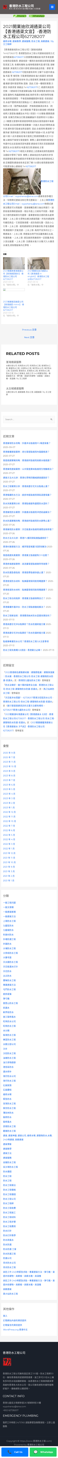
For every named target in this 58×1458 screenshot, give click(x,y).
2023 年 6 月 (9, 785)
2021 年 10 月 (9, 862)
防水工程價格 (9, 1190)
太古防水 (7, 976)
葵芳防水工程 (9, 1108)
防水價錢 (7, 1171)
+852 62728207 (10, 1410)
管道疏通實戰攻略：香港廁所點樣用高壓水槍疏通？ (27, 460)
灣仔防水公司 (9, 1076)
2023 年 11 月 (9, 762)
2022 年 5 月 (9, 835)
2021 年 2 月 (9, 876)
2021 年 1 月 (8, 880)
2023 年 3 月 (9, 798)
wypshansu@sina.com (14, 1406)
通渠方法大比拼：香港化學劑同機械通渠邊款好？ (26, 477)
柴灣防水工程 (9, 1035)
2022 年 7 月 (9, 826)
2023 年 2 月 (9, 803)
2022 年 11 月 (9, 816)
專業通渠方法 (9, 985)
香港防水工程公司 (21, 6)
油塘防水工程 (9, 1058)
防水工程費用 (9, 1226)
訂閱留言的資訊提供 (12, 1325)
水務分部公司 (9, 1044)
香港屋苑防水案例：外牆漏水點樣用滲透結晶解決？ (27, 512)
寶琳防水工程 (9, 980)
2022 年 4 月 (9, 839)
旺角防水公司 (9, 1021)
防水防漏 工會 (9, 1249)
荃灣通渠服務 (13, 362)
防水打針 (7, 1231)
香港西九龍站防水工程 (29, 680)
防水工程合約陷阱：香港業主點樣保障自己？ (24, 598)
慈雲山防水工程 (10, 1003)
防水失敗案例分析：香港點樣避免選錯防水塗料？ (26, 503)
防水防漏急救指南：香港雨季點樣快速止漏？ (24, 572)
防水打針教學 (9, 1235)
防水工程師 (8, 1203)
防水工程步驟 (9, 1222)
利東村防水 (8, 934)
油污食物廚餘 (9, 1062)
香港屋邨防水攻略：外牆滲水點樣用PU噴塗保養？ (27, 443)
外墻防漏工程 (9, 939)
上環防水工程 (9, 921)
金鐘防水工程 (9, 1162)
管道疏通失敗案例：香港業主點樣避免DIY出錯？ (26, 555)
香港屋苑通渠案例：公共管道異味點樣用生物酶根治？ (28, 469)
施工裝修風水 (9, 1017)
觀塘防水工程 (9, 1131)
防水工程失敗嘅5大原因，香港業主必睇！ (22, 650)
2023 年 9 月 (9, 771)
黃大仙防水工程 (10, 1294)
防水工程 (7, 1176)
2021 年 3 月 (9, 871)
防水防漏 (7, 1244)
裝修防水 (7, 1117)
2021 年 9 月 (9, 867)
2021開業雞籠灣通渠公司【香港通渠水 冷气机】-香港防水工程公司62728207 (28, 726)
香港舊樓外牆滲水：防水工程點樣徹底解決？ (24, 607)
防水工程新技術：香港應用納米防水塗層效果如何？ (27, 615)
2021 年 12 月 (9, 853)
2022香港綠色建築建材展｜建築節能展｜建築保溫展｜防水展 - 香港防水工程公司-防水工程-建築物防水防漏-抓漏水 (28, 676)
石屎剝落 (7, 1085)
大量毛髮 (7, 957)
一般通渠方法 (9, 916)
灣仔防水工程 (9, 1081)
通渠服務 (7, 1158)
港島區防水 (8, 1067)
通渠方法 (7, 1153)
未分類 (6, 1030)
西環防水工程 (9, 1126)
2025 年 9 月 (9, 753)
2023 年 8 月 (9, 775)
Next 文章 (29, 337)
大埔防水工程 (9, 948)
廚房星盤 (7, 994)
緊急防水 (7, 1099)
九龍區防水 (8, 925)
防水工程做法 (9, 1185)
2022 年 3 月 (9, 844)
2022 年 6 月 (9, 830)
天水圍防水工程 (10, 962)
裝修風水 (7, 1122)
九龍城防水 (8, 930)
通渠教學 (7, 1149)
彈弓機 (6, 998)
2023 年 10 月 (9, 766)
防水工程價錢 (9, 1194)
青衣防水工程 (9, 1267)
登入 (5, 1316)
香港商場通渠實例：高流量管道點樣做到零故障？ (26, 564)
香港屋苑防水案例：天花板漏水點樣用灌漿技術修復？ (28, 529)
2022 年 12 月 (9, 812)
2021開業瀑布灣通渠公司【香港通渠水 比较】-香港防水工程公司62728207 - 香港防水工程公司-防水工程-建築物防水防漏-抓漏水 (29, 718)
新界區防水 (8, 1012)
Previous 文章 (29, 329)
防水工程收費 (9, 1208)
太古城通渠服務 (15, 388)
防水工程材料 (9, 1217)
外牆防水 (7, 944)
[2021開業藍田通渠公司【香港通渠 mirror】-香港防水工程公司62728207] (14, 294)
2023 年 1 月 (9, 807)
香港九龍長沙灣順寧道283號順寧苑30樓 (22, 1403)
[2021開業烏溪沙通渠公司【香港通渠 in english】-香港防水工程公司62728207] (38, 263)
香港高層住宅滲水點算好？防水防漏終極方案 (24, 624)
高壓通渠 (7, 1289)
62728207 (19, 57)
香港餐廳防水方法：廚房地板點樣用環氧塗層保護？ (27, 495)
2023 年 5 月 (9, 789)
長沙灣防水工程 (10, 1167)
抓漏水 (6, 1008)
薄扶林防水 (8, 1113)
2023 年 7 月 (9, 780)
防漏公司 (7, 1258)
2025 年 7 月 (9, 757)
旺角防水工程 (9, 1026)
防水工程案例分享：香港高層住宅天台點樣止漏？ (26, 486)
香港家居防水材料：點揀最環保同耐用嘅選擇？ (25, 581)
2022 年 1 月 (9, 848)
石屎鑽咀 (7, 1090)
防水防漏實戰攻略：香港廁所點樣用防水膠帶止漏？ (27, 521)
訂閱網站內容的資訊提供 (14, 1320)
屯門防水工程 (9, 989)
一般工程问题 (9, 902)
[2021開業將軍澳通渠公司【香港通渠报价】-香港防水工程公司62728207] (14, 263)
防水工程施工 (9, 1212)
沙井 (5, 1049)
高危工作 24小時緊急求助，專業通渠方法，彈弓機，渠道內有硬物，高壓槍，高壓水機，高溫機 (28, 376)
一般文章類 (8, 907)
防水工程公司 (9, 1199)
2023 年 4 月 (9, 794)
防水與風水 (8, 1240)
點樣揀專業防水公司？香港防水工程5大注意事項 (26, 641)
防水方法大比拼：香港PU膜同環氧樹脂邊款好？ (26, 538)
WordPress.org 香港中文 (15, 1329)
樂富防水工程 (9, 1039)
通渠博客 (7, 1144)
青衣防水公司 (9, 1263)
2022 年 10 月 (9, 821)
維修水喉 (7, 1094)
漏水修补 (7, 1071)
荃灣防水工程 (9, 1103)
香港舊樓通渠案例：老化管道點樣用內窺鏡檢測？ (26, 452)
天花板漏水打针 (10, 966)
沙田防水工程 (9, 1053)
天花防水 (7, 971)
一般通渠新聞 (9, 912)
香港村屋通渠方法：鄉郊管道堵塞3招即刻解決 (25, 546)
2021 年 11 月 (9, 858)
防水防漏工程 (9, 1254)
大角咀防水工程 (10, 953)
